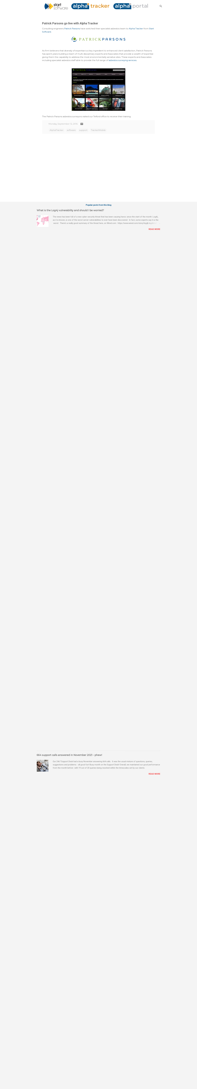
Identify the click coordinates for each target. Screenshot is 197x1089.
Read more (154, 229)
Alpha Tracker (136, 28)
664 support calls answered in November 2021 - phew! (69, 755)
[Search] (160, 6)
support (83, 130)
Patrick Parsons (72, 28)
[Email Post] (81, 124)
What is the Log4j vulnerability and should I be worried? (70, 210)
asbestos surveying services (122, 60)
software (71, 130)
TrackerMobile (98, 130)
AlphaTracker (56, 130)
